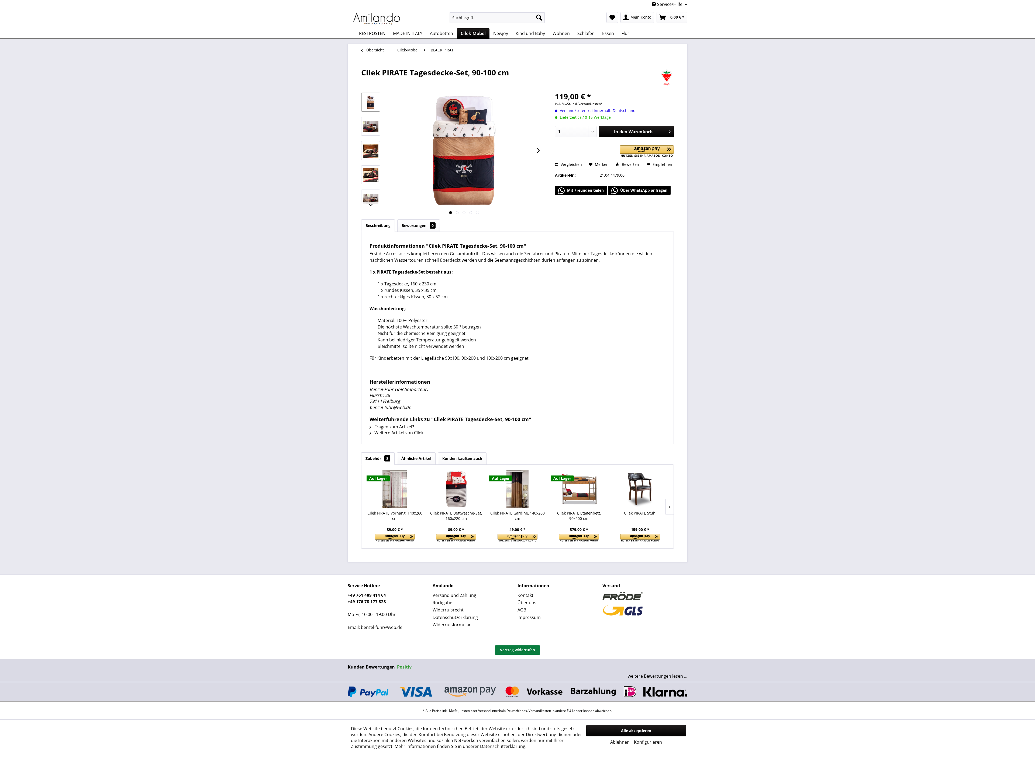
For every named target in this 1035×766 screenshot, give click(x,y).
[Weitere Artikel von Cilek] (667, 77)
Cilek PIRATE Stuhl (640, 513)
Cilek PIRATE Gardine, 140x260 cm (517, 515)
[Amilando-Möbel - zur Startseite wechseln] (376, 19)
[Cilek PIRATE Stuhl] (640, 489)
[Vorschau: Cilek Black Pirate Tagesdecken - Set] (370, 126)
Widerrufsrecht (448, 610)
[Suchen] (539, 17)
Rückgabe (442, 603)
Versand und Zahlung (454, 595)
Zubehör (376, 458)
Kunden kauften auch (462, 458)
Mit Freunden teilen (585, 190)
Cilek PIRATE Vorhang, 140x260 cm (394, 515)
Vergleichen (571, 164)
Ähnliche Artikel (416, 458)
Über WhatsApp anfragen (643, 190)
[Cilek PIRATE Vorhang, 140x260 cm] (395, 489)
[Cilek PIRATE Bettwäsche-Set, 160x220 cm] (456, 489)
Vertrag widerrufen (517, 649)
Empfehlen (661, 164)
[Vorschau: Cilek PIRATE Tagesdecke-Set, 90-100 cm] (370, 102)
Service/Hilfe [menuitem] (670, 4)
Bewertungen (418, 225)
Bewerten (630, 164)
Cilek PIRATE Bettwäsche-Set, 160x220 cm (456, 515)
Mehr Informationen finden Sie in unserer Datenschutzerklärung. (460, 746)
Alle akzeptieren (636, 730)
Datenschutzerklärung (455, 617)
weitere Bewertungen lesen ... (657, 676)
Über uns (527, 603)
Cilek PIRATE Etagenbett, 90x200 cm (579, 515)
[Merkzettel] (612, 17)
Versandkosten (540, 710)
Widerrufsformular (452, 625)
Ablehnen (620, 742)
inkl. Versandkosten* (587, 104)
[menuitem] (497, 17)
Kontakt (525, 595)
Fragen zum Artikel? (393, 427)
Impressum (529, 617)
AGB (522, 610)
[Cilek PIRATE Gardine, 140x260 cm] (517, 489)
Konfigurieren (648, 742)
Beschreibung (378, 225)
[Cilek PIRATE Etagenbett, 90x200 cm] (579, 489)
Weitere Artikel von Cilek (398, 433)
